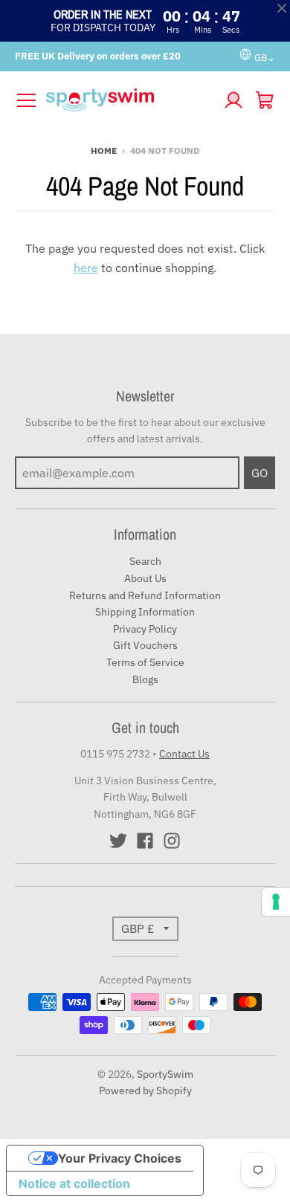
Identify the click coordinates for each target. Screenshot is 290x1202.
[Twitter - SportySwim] (118, 841)
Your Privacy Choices (119, 1158)
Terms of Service (145, 662)
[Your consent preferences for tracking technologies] (276, 902)
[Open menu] (26, 100)
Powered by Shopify (145, 1090)
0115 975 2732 (115, 753)
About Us (145, 578)
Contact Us (184, 753)
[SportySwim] (130, 100)
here (86, 267)
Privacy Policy (145, 629)
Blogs (145, 679)
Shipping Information (145, 611)
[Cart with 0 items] (264, 100)
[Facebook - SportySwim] (145, 841)
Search (145, 561)
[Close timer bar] (281, 8)
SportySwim (165, 1074)
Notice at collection (74, 1183)
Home (104, 150)
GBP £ (138, 928)
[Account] (233, 100)
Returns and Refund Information (145, 595)
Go (259, 472)
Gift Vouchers (145, 645)
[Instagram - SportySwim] (172, 841)
